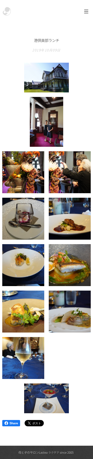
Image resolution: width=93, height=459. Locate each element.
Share (13, 423)
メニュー (86, 11)
